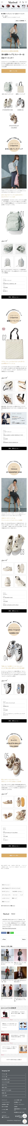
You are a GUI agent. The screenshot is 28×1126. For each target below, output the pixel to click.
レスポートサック (5, 898)
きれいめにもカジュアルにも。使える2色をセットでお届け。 (20, 999)
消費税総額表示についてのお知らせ (20, 1109)
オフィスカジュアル (6, 894)
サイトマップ (4, 1100)
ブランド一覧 (4, 1076)
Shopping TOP (6, 1071)
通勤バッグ (14, 898)
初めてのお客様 (5, 1106)
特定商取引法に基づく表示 (19, 1112)
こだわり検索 (4, 1095)
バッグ (21, 894)
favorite (26, 2)
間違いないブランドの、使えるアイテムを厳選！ (20, 963)
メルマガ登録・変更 (18, 1100)
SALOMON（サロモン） (17, 891)
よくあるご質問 (5, 1109)
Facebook (4, 932)
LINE (12, 932)
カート (23, 2)
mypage (20, 2)
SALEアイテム (4, 1084)
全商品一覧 (4, 1093)
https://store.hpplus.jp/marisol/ (9, 928)
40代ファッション (6, 884)
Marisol (13, 905)
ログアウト (4, 1112)
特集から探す (4, 1087)
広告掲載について (17, 1102)
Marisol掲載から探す (6, 1079)
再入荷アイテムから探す (6, 1090)
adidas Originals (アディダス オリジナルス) (11, 888)
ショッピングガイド (6, 1102)
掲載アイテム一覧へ (13, 70)
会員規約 (15, 1106)
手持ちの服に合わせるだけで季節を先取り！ (20, 981)
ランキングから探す (6, 1082)
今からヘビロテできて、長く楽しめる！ (7, 963)
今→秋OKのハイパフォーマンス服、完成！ (7, 981)
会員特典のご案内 (5, 1104)
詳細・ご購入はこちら (13, 297)
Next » (24, 939)
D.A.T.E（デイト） (6, 891)
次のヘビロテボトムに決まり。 (6, 999)
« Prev (4, 939)
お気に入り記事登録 (20, 20)
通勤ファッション (5, 901)
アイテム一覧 (4, 1074)
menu (2, 2)
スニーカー (15, 894)
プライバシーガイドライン (19, 1104)
